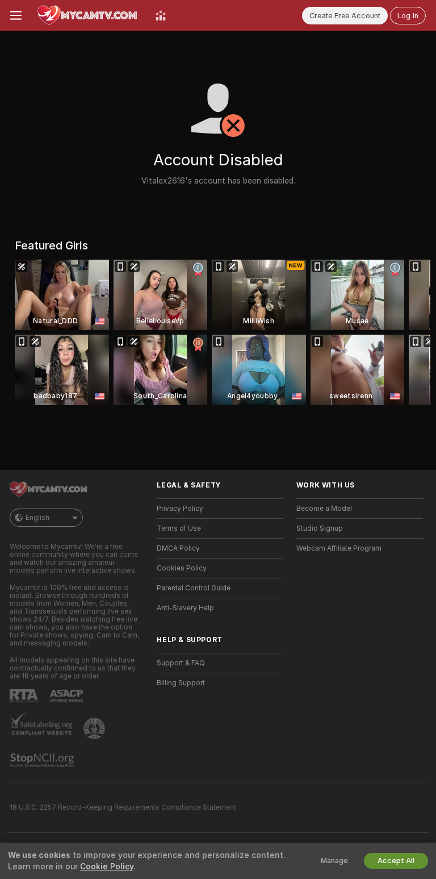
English (37, 518)
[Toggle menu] (16, 15)
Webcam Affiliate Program (339, 548)
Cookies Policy (182, 568)
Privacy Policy (180, 509)
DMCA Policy (178, 548)
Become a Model (324, 509)
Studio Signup (319, 528)
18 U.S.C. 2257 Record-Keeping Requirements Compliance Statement (123, 807)
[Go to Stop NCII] (43, 760)
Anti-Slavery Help (185, 608)
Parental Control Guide (193, 588)
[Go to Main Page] (88, 15)
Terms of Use (179, 528)
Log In (407, 15)
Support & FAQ (181, 663)
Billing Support (181, 683)
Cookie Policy (106, 866)
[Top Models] (160, 15)
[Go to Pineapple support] (95, 728)
